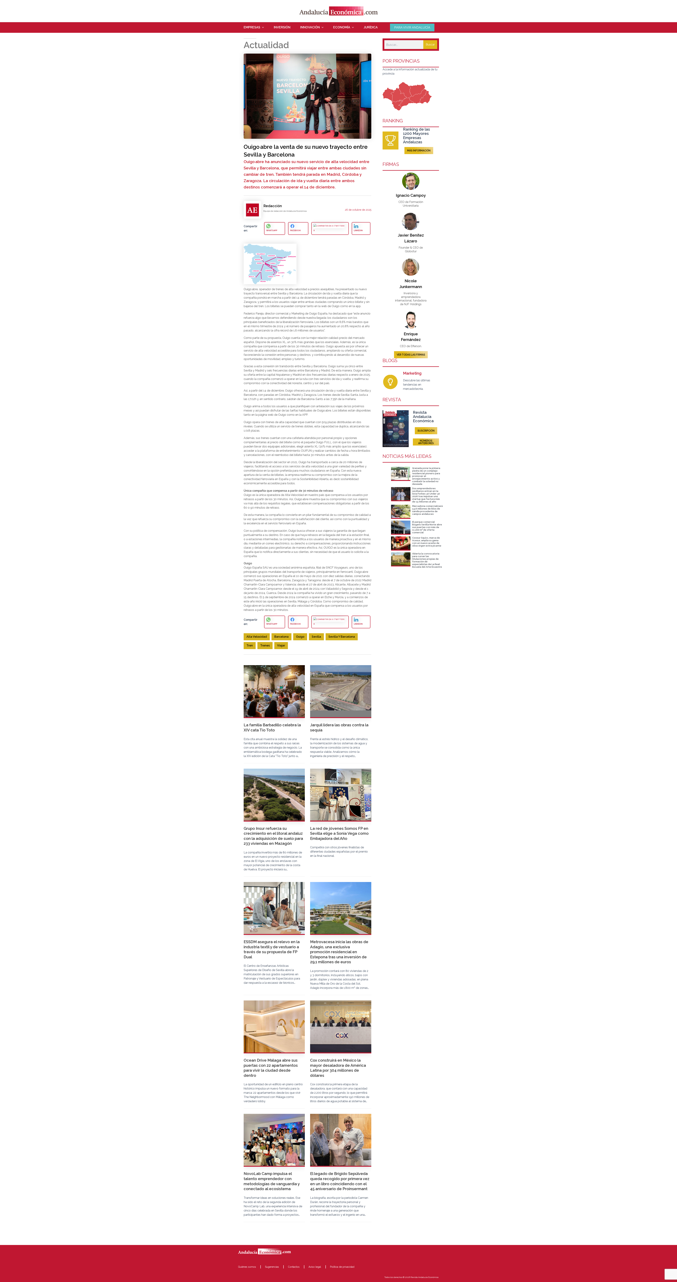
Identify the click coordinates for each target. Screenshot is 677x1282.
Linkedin (358, 230)
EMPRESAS (252, 27)
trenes (265, 645)
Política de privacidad (342, 1266)
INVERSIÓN (282, 27)
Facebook (295, 230)
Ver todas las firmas (411, 354)
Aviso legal (315, 1266)
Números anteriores (426, 442)
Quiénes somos (247, 1266)
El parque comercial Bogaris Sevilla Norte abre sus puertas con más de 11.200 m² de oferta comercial (427, 527)
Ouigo (300, 636)
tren (249, 645)
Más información (419, 150)
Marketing (412, 373)
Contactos (294, 1266)
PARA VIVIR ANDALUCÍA (412, 27)
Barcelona (281, 636)
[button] (262, 27)
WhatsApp (271, 230)
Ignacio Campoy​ (411, 195)
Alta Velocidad (256, 636)
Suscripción (426, 430)
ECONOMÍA (341, 27)
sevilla (316, 636)
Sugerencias (272, 1266)
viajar (281, 645)
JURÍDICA (371, 27)
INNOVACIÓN (310, 27)
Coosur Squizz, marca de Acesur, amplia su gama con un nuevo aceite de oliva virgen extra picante (426, 541)
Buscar (430, 44)
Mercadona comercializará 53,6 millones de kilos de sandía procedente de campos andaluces (427, 510)
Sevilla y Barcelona (341, 636)
